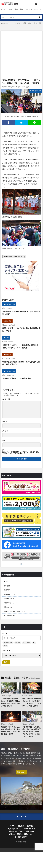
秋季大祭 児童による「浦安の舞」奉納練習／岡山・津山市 (21, 329)
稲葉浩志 (17, 642)
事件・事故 (19, 9)
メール (5, 431)
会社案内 (7, 586)
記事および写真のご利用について (14, 611)
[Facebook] (8, 122)
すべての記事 (15, 23)
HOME (3, 9)
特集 (10, 9)
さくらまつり (26, 642)
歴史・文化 (27, 23)
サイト (4, 440)
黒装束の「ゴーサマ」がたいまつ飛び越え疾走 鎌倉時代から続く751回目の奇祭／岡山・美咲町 (10, 730)
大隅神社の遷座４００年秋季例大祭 (16, 378)
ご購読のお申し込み (10, 603)
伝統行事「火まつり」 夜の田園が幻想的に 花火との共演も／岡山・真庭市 (21, 346)
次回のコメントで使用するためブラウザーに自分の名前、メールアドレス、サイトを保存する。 (21, 452)
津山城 (5, 645)
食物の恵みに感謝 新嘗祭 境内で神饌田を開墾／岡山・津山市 (21, 363)
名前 (4, 421)
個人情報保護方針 (9, 615)
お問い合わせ (8, 607)
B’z (34, 642)
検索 (5, 662)
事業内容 (7, 590)
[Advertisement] (21, 41)
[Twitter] (21, 122)
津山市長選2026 (8, 642)
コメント (6, 399)
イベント (37, 9)
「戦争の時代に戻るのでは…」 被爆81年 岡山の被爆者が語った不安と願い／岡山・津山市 (10, 702)
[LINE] (34, 122)
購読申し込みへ (21, 772)
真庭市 (7, 337)
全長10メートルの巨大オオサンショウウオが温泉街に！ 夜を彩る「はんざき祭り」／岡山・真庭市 (31, 702)
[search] (39, 17)
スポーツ (28, 9)
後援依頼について (9, 594)
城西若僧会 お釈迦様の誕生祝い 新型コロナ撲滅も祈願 (21, 312)
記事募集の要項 (9, 598)
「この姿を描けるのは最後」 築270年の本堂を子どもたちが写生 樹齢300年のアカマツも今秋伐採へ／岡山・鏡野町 (31, 731)
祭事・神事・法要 (23, 87)
